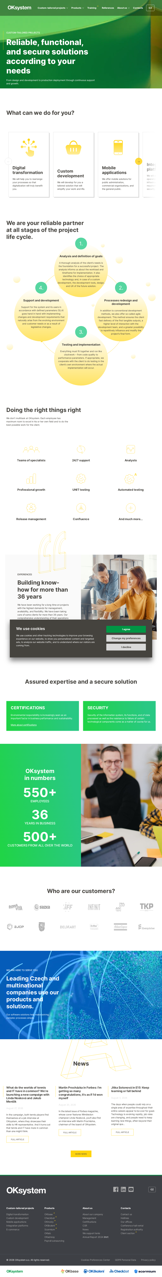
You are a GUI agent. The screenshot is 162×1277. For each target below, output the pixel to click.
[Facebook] (115, 1191)
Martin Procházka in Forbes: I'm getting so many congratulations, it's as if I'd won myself (81, 1093)
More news (81, 1154)
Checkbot (49, 1218)
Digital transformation (27, 170)
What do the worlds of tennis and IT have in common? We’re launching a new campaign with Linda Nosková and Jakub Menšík (27, 1094)
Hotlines (125, 1218)
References (108, 7)
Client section (128, 1233)
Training (91, 7)
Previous (8, 161)
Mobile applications (114, 170)
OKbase (48, 1214)
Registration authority (132, 1229)
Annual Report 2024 (93, 1237)
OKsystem (19, 8)
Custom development (70, 173)
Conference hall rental (132, 1225)
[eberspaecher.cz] (146, 931)
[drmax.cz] (94, 931)
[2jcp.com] (15, 931)
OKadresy (49, 1237)
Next (138, 161)
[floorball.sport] (68, 911)
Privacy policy (148, 1260)
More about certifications (24, 724)
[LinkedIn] (123, 1191)
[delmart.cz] (68, 931)
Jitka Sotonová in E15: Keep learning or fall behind (130, 1089)
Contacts (138, 7)
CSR (85, 1225)
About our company (93, 1214)
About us (122, 7)
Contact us (126, 1214)
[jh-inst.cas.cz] (120, 911)
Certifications (89, 1221)
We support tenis (91, 1233)
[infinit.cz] (94, 911)
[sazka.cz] (42, 911)
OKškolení (49, 1225)
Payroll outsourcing (54, 1240)
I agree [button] (126, 629)
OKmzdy (48, 1221)
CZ (150, 7)
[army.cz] (42, 931)
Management (89, 1218)
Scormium (49, 1229)
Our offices (126, 1221)
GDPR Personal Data (125, 1260)
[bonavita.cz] (15, 911)
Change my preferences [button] (126, 638)
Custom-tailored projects (51, 7)
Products (76, 7)
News (85, 1229)
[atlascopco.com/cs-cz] (120, 931)
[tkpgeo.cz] (146, 911)
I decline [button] (126, 647)
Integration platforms (17, 1225)
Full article (17, 1139)
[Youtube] (131, 1191)
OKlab (47, 1233)
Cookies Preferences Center (95, 1260)
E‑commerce (12, 1229)
